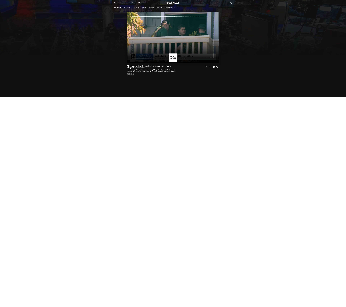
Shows (140, 3)
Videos (151, 8)
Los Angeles (118, 8)
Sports (144, 8)
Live (133, 3)
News (129, 8)
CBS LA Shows (169, 8)
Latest (116, 3)
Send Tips (159, 8)
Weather (136, 8)
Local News (125, 3)
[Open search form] (231, 3)
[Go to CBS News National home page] (173, 3)
